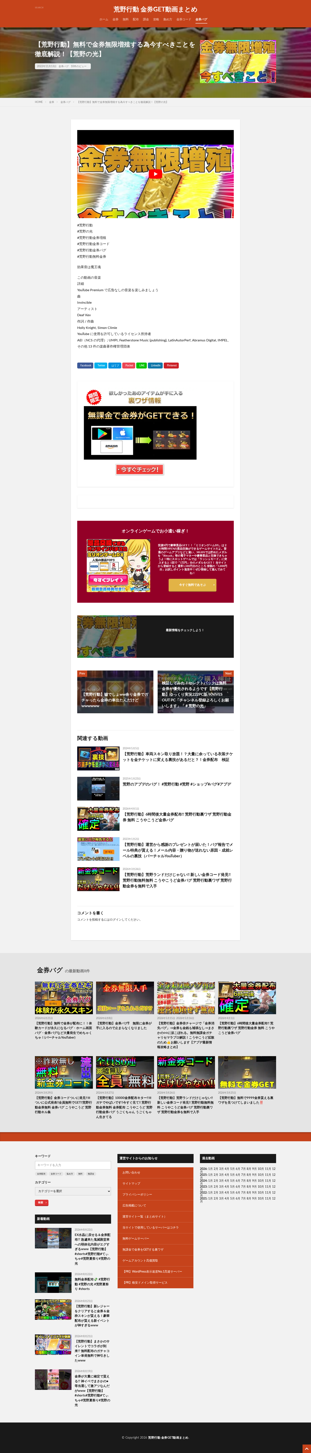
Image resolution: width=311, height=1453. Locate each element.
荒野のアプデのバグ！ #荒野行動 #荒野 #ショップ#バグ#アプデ (177, 784)
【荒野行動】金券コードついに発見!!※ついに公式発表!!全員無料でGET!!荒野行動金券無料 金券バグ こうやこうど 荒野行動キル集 (63, 1105)
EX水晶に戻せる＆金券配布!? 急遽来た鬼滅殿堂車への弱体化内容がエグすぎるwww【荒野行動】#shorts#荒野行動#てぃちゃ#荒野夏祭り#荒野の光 (92, 1249)
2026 (203, 1169)
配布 (136, 19)
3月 (221, 1169)
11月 (268, 1174)
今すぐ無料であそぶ (192, 584)
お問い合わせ (131, 1172)
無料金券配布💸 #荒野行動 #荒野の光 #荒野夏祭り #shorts (92, 1284)
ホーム (103, 19)
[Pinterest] (171, 365)
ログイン (116, 919)
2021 (203, 1198)
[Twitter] (100, 365)
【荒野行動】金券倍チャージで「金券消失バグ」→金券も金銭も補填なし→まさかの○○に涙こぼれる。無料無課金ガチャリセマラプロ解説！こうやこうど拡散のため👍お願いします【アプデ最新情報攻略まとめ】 (185, 1035)
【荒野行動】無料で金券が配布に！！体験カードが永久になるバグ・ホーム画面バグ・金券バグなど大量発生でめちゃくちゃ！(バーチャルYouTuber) (63, 1030)
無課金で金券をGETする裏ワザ (143, 1249)
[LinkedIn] (155, 365)
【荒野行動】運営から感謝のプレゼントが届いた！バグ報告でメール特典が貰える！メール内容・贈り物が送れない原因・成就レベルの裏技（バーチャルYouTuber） (178, 850)
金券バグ (201, 19)
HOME (39, 102)
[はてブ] (114, 365)
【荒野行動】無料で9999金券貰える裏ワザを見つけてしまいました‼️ (245, 1100)
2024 (203, 1180)
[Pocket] (128, 365)
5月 (232, 1169)
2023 (203, 1186)
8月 (249, 1169)
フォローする (185, 636)
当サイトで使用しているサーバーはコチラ (150, 1227)
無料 (126, 19)
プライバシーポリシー (137, 1194)
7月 (243, 1169)
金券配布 (41, 1174)
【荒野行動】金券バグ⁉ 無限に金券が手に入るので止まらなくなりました (124, 1026)
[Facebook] (85, 365)
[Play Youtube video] (155, 174)
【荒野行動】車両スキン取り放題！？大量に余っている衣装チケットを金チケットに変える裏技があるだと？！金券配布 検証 (178, 757)
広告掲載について (134, 1205)
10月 (261, 1174)
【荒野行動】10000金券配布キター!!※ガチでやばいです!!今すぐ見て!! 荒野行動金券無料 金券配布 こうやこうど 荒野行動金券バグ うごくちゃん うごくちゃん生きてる (124, 1107)
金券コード (183, 19)
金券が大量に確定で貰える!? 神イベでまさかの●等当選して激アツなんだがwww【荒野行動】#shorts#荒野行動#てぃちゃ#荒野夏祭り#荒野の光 (92, 1391)
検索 (40, 1202)
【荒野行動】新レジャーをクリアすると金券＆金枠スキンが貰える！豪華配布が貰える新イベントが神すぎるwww (92, 1316)
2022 (203, 1192)
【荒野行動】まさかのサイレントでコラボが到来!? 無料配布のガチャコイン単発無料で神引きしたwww (92, 1351)
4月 (227, 1169)
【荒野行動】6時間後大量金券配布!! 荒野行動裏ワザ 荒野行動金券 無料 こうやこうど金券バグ (177, 817)
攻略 (156, 19)
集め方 (167, 19)
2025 (203, 1174)
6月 (238, 1169)
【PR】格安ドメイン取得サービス (145, 1282)
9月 (254, 1174)
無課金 (91, 1174)
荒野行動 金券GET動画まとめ (156, 9)
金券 (115, 19)
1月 (210, 1169)
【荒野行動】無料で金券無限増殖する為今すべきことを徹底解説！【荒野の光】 (122, 102)
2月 (216, 1169)
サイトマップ (131, 1183)
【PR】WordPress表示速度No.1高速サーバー (152, 1271)
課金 (146, 19)
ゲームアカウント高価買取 (140, 1260)
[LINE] (141, 365)
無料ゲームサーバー (135, 1238)
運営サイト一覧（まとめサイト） (144, 1216)
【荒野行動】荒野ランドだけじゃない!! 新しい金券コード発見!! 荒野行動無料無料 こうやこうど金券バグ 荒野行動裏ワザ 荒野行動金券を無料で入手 (177, 880)
